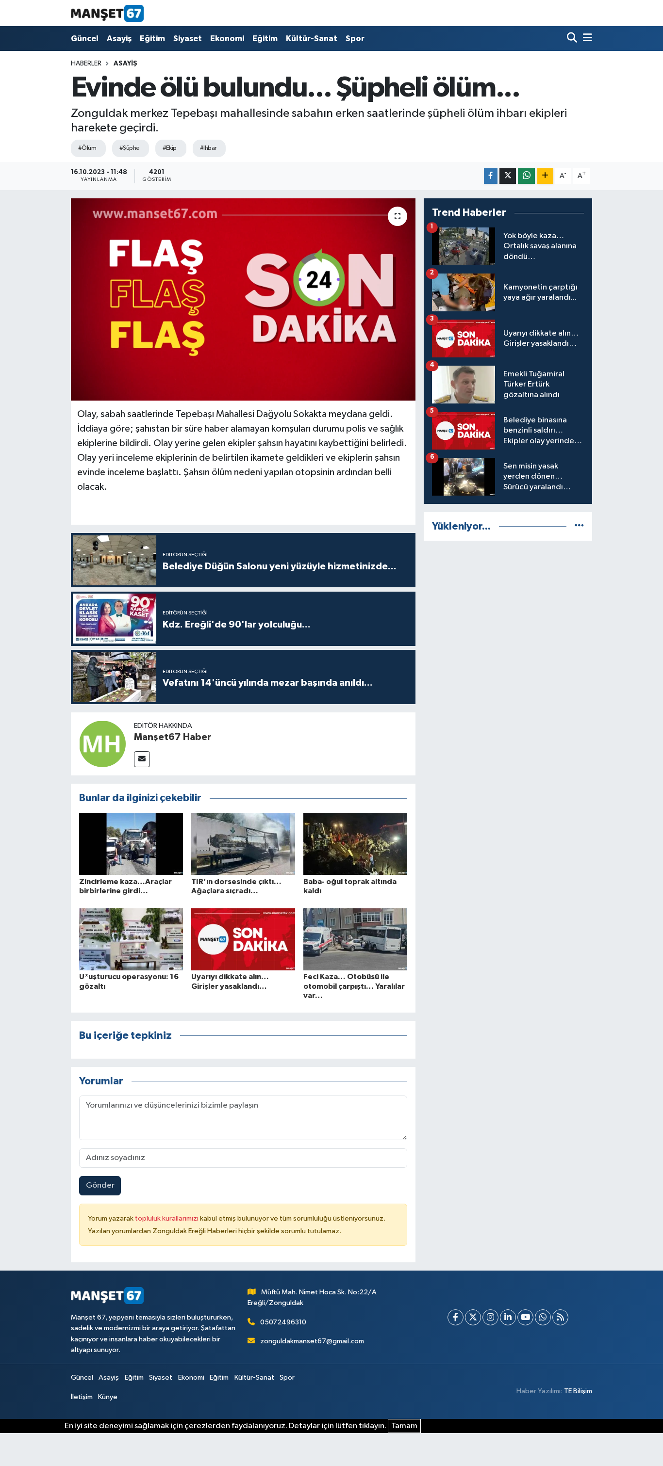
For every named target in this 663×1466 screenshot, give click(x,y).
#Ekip (170, 148)
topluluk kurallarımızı (167, 1218)
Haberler (86, 63)
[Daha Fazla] (545, 176)
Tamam (404, 1426)
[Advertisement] (508, 617)
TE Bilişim (578, 1391)
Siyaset (187, 38)
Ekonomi (227, 38)
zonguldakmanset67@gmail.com (312, 1341)
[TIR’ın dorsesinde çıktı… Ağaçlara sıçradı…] (243, 843)
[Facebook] (456, 1317)
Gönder (100, 1185)
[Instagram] (490, 1317)
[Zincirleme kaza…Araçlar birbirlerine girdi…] (131, 843)
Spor (355, 38)
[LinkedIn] (508, 1317)
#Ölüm (87, 148)
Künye (107, 1397)
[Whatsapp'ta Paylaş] (526, 176)
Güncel (85, 38)
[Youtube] (525, 1317)
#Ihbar (208, 148)
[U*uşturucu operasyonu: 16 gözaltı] (131, 939)
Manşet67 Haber (172, 737)
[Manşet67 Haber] (102, 744)
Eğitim (152, 38)
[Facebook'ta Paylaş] (490, 176)
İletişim (82, 1397)
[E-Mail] (142, 759)
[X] (473, 1317)
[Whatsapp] (543, 1317)
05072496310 (283, 1322)
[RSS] (560, 1317)
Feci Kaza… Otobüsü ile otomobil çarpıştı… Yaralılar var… (354, 986)
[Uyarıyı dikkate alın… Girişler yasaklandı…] (243, 939)
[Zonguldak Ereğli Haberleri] (107, 13)
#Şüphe (129, 148)
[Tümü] (579, 526)
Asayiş (119, 38)
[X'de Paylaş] (507, 176)
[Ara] (573, 38)
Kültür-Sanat (311, 38)
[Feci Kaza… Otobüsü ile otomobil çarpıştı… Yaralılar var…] (355, 939)
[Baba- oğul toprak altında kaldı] (355, 843)
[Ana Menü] (586, 38)
